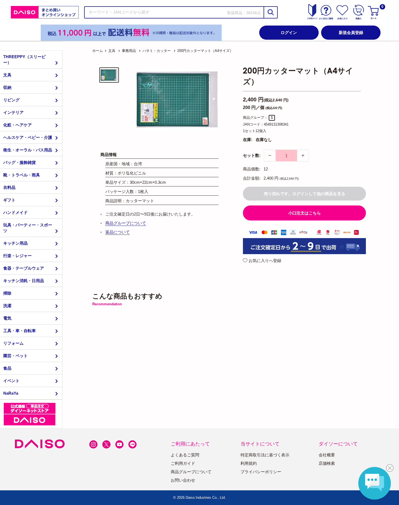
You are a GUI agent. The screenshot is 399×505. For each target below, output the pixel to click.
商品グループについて (125, 223)
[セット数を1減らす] (270, 155)
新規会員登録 (351, 32)
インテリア (13, 112)
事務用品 (129, 51)
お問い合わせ (183, 480)
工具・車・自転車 (19, 330)
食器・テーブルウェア (23, 268)
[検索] (270, 12)
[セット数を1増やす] (303, 155)
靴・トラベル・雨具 (21, 175)
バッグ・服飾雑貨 (19, 162)
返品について (117, 232)
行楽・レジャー (17, 255)
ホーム (97, 51)
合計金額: (251, 178)
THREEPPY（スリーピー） (24, 59)
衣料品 (9, 187)
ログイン (289, 32)
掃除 (7, 293)
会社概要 (327, 455)
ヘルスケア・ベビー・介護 (27, 137)
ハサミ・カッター (156, 51)
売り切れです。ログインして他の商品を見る (304, 193)
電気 (7, 318)
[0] (374, 12)
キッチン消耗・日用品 (23, 280)
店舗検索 (327, 463)
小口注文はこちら (304, 213)
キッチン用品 (15, 243)
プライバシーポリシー (260, 471)
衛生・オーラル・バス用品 (27, 150)
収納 (7, 87)
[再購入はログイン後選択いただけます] (358, 12)
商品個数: (251, 169)
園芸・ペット (15, 355)
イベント (11, 380)
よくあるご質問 (185, 455)
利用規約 (248, 463)
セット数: (252, 155)
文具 (7, 75)
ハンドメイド (15, 212)
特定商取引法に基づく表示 (264, 455)
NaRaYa (10, 393)
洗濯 (7, 305)
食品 (7, 368)
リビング (11, 100)
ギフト (9, 200)
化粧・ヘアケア (17, 125)
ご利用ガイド (183, 463)
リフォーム (13, 343)
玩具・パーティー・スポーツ (27, 228)
